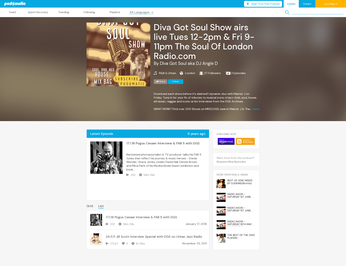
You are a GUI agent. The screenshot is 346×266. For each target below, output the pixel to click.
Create (307, 3)
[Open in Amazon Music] (226, 141)
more (255, 109)
